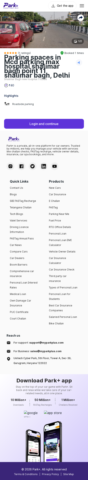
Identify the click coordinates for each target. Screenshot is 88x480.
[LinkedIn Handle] (43, 166)
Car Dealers (17, 258)
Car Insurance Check (61, 269)
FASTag (53, 207)
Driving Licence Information (19, 229)
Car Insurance (57, 194)
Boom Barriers (18, 264)
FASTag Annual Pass (22, 238)
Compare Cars (19, 251)
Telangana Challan (21, 207)
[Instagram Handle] (10, 166)
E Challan (54, 200)
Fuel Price (55, 220)
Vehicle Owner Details (62, 251)
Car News (16, 245)
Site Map (68, 474)
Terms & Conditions (26, 474)
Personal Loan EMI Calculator (60, 243)
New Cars (55, 187)
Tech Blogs (16, 213)
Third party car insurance (58, 278)
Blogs (13, 194)
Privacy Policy (50, 474)
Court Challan (18, 318)
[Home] (10, 6)
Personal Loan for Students (59, 296)
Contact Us (16, 187)
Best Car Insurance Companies (60, 308)
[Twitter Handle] (32, 166)
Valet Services (18, 220)
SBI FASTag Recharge (23, 200)
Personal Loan (57, 233)
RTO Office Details (60, 227)
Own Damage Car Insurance (20, 303)
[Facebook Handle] (21, 166)
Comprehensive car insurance (22, 274)
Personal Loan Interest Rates (24, 285)
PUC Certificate (19, 312)
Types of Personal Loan (63, 287)
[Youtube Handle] (55, 166)
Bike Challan (56, 323)
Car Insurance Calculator (57, 261)
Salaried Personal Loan (63, 316)
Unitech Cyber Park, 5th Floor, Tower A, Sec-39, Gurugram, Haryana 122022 (42, 361)
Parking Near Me (59, 213)
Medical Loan (18, 294)
